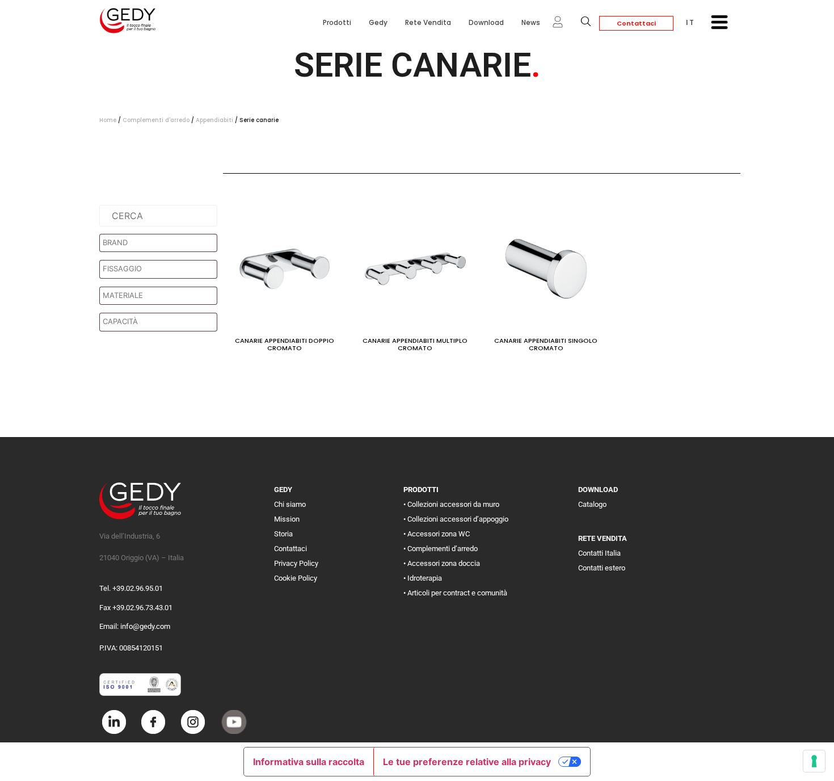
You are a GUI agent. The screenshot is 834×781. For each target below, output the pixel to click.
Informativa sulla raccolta (308, 761)
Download (486, 22)
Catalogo (592, 504)
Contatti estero (601, 568)
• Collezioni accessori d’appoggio (455, 519)
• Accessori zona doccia (441, 563)
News (530, 22)
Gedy (378, 22)
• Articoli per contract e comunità (455, 593)
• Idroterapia (422, 578)
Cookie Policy (295, 578)
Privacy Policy (296, 563)
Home (107, 120)
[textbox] (161, 243)
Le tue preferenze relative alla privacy (467, 761)
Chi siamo (290, 504)
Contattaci (636, 23)
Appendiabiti (214, 120)
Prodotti (337, 22)
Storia (283, 534)
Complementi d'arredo (156, 120)
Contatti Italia (599, 553)
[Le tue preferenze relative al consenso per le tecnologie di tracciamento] (814, 761)
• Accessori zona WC (436, 534)
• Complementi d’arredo (440, 548)
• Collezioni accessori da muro (451, 504)
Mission (287, 519)
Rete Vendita (428, 22)
